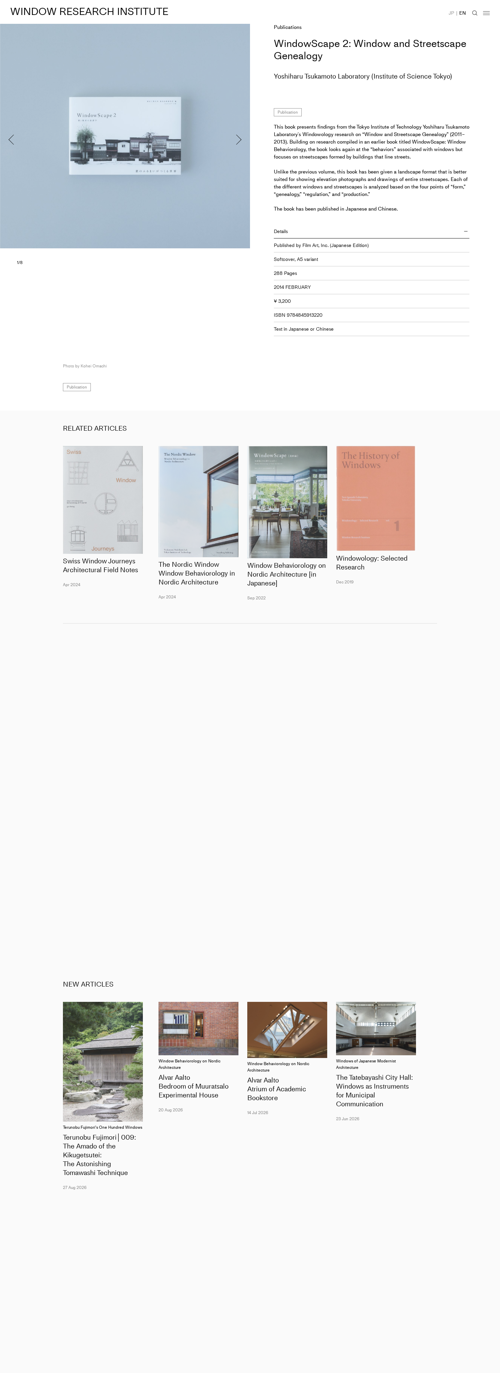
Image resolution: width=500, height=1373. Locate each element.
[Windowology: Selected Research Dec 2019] (376, 498)
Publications (288, 27)
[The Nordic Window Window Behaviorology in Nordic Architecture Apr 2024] (198, 501)
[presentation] (62, 136)
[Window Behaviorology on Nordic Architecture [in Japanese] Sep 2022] (287, 502)
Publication (288, 112)
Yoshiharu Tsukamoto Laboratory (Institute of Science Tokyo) (363, 76)
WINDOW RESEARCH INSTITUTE (89, 11)
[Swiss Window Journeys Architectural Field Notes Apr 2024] (103, 500)
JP (451, 13)
